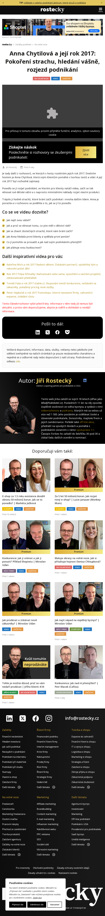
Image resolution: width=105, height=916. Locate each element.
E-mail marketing (45, 819)
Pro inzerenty (23, 867)
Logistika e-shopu (81, 751)
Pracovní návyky (10, 824)
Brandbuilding (44, 808)
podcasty (67, 410)
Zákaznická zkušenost (83, 782)
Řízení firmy (43, 771)
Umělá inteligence (81, 839)
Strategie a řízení (80, 761)
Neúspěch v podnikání (13, 751)
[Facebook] (35, 718)
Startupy (76, 629)
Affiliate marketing (46, 803)
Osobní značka (9, 819)
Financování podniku (47, 736)
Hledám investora (11, 741)
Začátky (66, 78)
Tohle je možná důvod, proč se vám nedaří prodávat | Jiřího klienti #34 (23, 684)
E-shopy (7, 509)
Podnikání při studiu (12, 767)
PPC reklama (43, 834)
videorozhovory (50, 410)
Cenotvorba (8, 808)
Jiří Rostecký (11, 167)
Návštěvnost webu (46, 829)
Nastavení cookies (68, 872)
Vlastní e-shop (9, 777)
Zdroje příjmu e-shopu (83, 771)
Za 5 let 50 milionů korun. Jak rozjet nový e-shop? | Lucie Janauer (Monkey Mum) (78, 500)
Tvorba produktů (11, 834)
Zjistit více (37, 897)
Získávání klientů (11, 849)
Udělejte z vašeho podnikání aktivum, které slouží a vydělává (55, 2)
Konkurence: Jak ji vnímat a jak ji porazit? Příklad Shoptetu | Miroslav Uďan (24, 561)
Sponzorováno (63, 692)
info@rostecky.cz (82, 718)
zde (18, 361)
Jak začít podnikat (11, 746)
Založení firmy (9, 782)
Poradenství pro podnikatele (86, 829)
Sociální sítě (43, 844)
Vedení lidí (42, 782)
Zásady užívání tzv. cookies (41, 872)
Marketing (77, 814)
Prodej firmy (43, 761)
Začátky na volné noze (13, 844)
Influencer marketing (47, 824)
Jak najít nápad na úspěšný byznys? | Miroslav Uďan (77, 621)
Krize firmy (42, 751)
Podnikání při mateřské (14, 761)
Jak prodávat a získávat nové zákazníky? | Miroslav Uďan (19, 621)
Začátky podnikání (23, 44)
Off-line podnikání (81, 819)
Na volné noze (40, 44)
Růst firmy (9, 571)
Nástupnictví (43, 756)
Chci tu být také (15, 37)
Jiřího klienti (10, 692)
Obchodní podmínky (43, 867)
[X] (47, 332)
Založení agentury (11, 839)
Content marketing (46, 814)
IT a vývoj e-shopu (81, 746)
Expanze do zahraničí (82, 736)
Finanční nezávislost (12, 736)
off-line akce (87, 422)
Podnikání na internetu (14, 756)
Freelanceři (8, 803)
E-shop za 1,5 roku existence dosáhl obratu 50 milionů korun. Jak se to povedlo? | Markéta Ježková (23, 500)
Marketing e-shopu (81, 756)
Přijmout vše (17, 904)
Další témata (9, 787)
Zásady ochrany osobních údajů (73, 867)
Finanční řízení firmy (47, 741)
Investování (77, 808)
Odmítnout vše (36, 904)
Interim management (48, 746)
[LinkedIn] (9, 718)
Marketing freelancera (13, 814)
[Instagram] (49, 718)
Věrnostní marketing (47, 849)
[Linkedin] (38, 332)
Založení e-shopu (80, 767)
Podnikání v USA (80, 824)
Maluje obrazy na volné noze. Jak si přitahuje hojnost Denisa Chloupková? (78, 559)
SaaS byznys (78, 834)
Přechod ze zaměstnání (14, 829)
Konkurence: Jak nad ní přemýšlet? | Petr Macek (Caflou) (76, 684)
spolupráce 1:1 (85, 429)
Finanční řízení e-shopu (84, 741)
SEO (39, 839)
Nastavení (54, 904)
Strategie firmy (44, 777)
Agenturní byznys (81, 803)
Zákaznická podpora (82, 777)
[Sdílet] (57, 332)
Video (55, 78)
